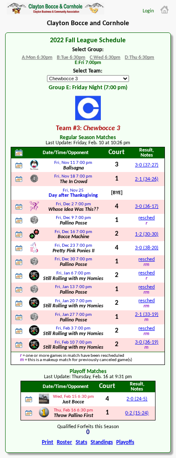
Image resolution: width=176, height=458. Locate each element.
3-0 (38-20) (146, 248)
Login (148, 11)
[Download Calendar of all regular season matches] (19, 152)
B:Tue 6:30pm (71, 57)
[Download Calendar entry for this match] (19, 165)
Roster (64, 442)
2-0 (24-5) (136, 399)
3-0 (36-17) (146, 206)
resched (146, 218)
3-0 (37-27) (146, 165)
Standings (102, 442)
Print (47, 442)
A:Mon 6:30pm (37, 57)
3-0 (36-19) (146, 342)
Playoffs (125, 442)
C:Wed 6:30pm (105, 57)
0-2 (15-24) (137, 413)
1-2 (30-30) (146, 234)
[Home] (164, 10)
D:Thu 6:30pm (139, 57)
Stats (81, 442)
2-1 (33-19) (146, 314)
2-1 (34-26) (146, 179)
